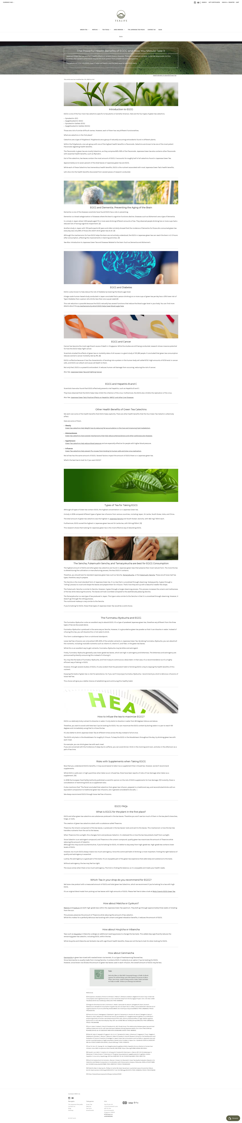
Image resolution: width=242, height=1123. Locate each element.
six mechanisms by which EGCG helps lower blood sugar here (100, 306)
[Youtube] (198, 3)
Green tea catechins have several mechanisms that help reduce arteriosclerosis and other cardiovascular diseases (108, 436)
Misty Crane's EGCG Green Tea (164, 891)
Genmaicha (68, 957)
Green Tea (83, 29)
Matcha (95, 29)
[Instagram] (195, 3)
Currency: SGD (8, 2)
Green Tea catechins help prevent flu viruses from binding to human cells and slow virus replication (103, 451)
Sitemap (70, 1110)
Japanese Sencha (116, 519)
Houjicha (77, 934)
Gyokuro (76, 908)
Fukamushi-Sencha (147, 575)
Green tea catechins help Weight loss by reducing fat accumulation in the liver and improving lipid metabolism (107, 428)
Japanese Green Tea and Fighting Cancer (86, 372)
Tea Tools (105, 29)
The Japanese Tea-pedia (136, 29)
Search (204, 2)
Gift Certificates (214, 2)
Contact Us (152, 29)
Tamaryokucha (128, 575)
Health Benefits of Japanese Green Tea (164, 75)
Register (231, 2)
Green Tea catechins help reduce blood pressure (83, 443)
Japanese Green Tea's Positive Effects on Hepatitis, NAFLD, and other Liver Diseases (102, 397)
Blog (160, 29)
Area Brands (118, 29)
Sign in (224, 2)
